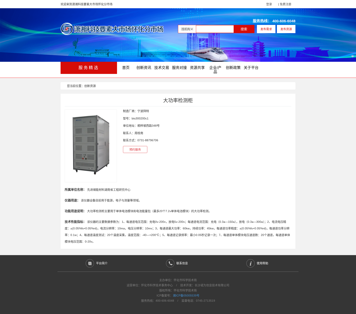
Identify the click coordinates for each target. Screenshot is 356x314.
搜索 (244, 29)
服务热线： (262, 21)
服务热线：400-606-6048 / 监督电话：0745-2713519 (178, 300)
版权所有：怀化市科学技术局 (178, 290)
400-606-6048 (283, 21)
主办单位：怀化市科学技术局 (178, 280)
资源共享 (197, 68)
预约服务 (135, 149)
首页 (126, 68)
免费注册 (285, 4)
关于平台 (251, 68)
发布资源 (286, 29)
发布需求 (266, 29)
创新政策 (233, 68)
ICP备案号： (178, 295)
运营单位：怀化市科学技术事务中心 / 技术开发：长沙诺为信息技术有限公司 (178, 285)
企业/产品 (215, 70)
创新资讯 (143, 68)
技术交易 (161, 68)
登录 (269, 4)
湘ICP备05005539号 (186, 295)
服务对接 (179, 68)
